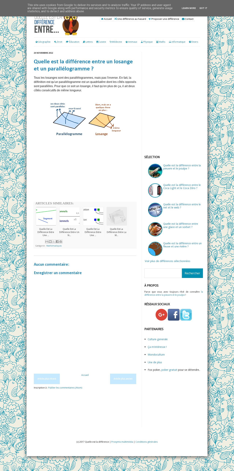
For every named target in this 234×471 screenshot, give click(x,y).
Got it (203, 8)
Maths (162, 41)
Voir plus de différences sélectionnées (167, 261)
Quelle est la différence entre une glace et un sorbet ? (180, 225)
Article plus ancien (123, 378)
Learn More (189, 8)
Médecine (117, 41)
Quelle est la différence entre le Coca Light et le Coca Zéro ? (182, 186)
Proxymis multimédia (122, 441)
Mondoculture (156, 354)
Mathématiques (54, 245)
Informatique (178, 41)
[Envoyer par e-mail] (47, 241)
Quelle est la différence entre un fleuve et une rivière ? (182, 245)
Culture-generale (158, 339)
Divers (194, 41)
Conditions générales (146, 441)
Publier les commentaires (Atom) (65, 387)
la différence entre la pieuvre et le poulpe (173, 293)
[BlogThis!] (50, 241)
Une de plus (155, 362)
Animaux (132, 41)
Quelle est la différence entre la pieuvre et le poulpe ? (182, 167)
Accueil (107, 18)
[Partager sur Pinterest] (61, 241)
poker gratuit (169, 369)
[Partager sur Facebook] (57, 241)
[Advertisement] (85, 172)
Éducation (74, 41)
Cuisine (102, 41)
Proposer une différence (165, 18)
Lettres (89, 41)
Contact (188, 18)
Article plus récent (46, 378)
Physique (148, 41)
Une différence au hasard (131, 18)
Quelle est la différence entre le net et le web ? (182, 206)
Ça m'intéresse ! (157, 347)
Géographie (43, 41)
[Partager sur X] (54, 241)
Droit (59, 41)
